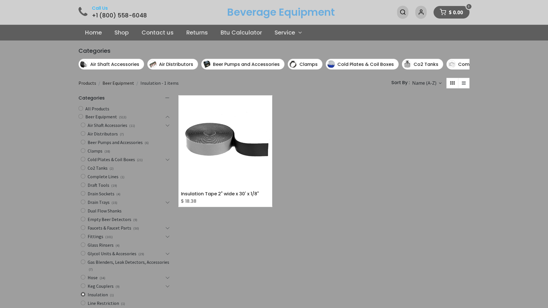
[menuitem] (93, 33)
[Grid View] (452, 83)
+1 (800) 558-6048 (119, 15)
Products (87, 83)
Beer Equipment (118, 83)
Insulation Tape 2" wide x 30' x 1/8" (220, 193)
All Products (97, 109)
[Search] (402, 12)
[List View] (464, 83)
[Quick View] (269, 104)
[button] (427, 83)
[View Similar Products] (269, 129)
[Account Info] (421, 12)
